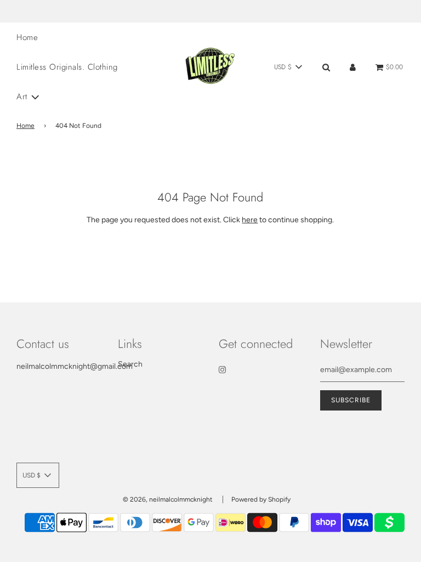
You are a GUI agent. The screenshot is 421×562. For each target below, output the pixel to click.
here (250, 219)
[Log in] (353, 67)
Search (130, 364)
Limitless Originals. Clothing (67, 67)
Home (27, 37)
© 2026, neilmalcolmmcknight (168, 499)
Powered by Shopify (261, 499)
